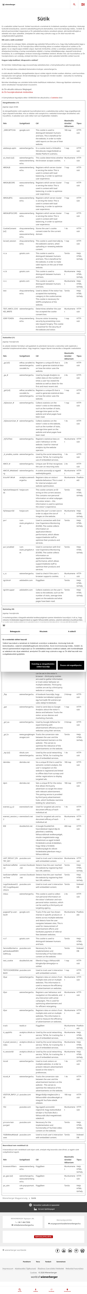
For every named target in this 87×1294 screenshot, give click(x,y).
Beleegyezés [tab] (15, 631)
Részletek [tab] (43, 631)
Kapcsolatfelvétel (43, 1237)
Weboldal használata (74, 1268)
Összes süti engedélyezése (71, 665)
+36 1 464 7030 (23, 1222)
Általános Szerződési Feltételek (51, 1268)
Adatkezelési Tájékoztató (25, 1268)
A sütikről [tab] (72, 631)
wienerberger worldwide (15, 1250)
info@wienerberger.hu (24, 1225)
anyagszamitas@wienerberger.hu (65, 1223)
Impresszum (7, 1268)
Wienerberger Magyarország (14, 1198)
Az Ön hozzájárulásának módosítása (17, 92)
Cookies (33, 1272)
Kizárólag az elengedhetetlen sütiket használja (43, 665)
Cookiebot (54, 98)
